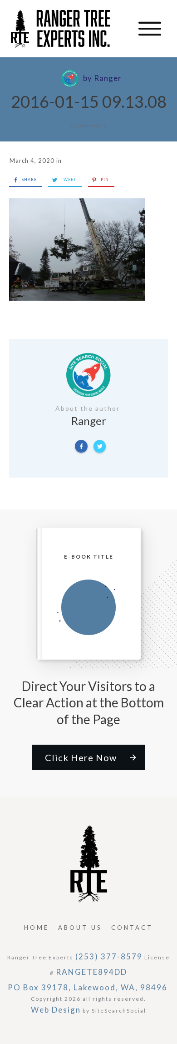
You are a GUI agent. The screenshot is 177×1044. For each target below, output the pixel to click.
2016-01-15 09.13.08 (89, 101)
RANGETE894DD (91, 972)
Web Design (56, 1009)
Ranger (108, 78)
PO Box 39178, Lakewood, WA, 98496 (87, 987)
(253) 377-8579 (109, 956)
